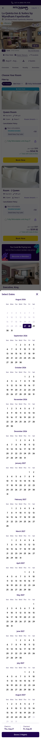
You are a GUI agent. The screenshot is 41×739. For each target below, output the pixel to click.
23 (7, 326)
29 (34, 326)
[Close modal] (37, 294)
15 (34, 317)
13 (25, 317)
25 (16, 326)
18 (16, 321)
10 (12, 317)
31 (12, 330)
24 (12, 326)
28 (29, 326)
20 (25, 321)
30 (7, 330)
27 (25, 326)
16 (7, 321)
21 (29, 321)
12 (20, 317)
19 (20, 321)
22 (34, 321)
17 (12, 321)
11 (16, 317)
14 (29, 317)
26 (20, 326)
